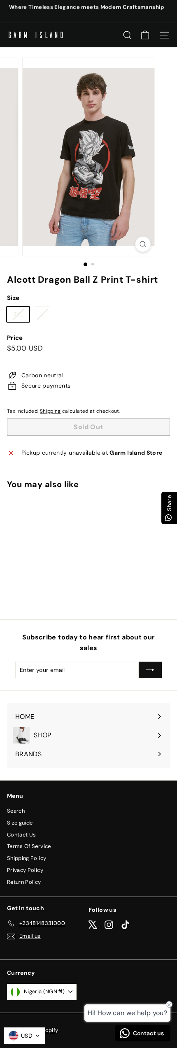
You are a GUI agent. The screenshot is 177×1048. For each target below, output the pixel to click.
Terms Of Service (29, 846)
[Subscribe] (150, 670)
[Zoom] (142, 244)
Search (16, 810)
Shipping (50, 411)
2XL (21, 316)
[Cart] (145, 35)
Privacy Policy (25, 870)
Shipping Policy (26, 858)
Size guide (20, 822)
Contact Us (21, 834)
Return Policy (24, 881)
